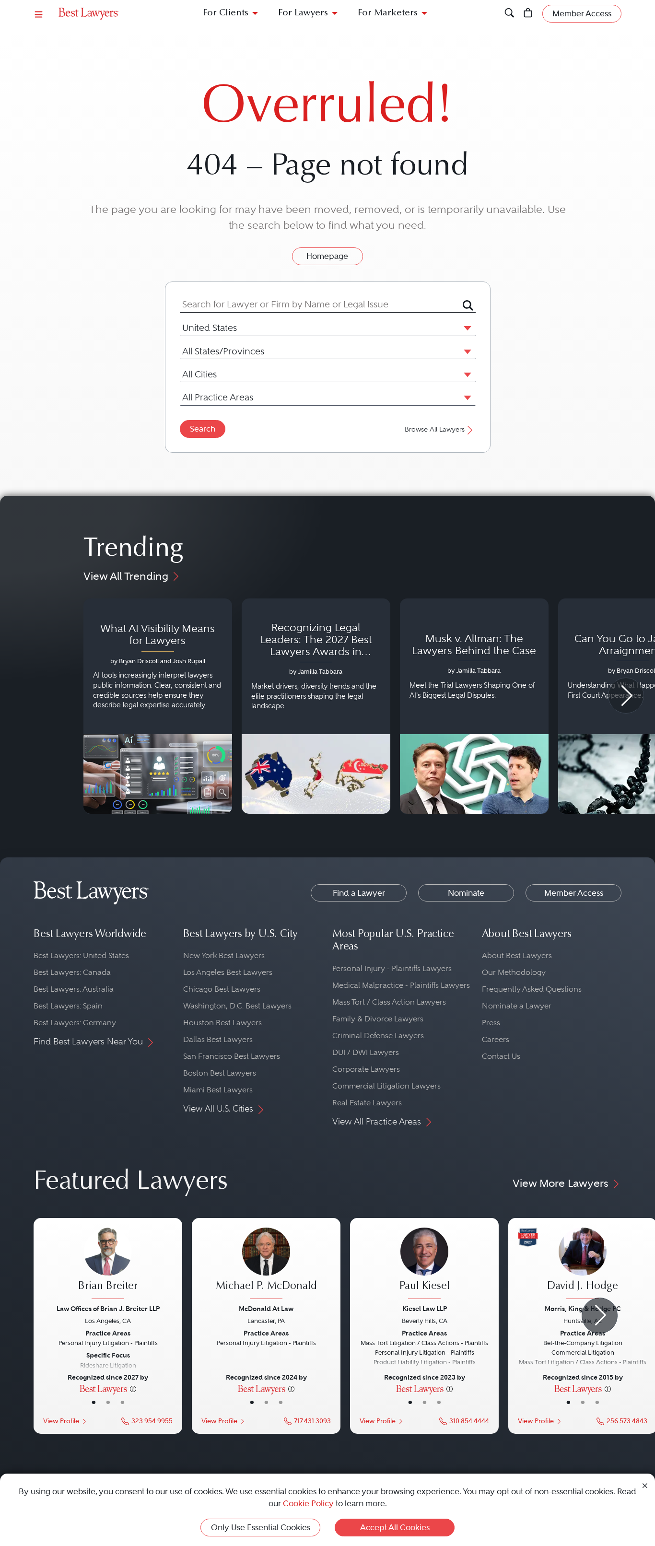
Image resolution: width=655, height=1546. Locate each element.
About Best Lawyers (517, 955)
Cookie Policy (308, 1503)
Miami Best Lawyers (218, 1089)
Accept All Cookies (395, 1527)
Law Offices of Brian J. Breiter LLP (108, 1308)
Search (202, 428)
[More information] (133, 1388)
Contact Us (501, 1056)
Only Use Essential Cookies (260, 1527)
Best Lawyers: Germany (75, 1022)
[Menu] (39, 14)
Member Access (573, 893)
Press (491, 1022)
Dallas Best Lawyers (218, 1039)
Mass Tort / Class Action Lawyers (389, 1002)
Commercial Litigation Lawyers (386, 1085)
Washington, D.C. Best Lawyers (237, 1005)
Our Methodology (514, 972)
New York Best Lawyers (224, 955)
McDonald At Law (266, 1308)
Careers (495, 1039)
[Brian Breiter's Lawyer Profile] (108, 1264)
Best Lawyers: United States (81, 955)
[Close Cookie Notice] (645, 1484)
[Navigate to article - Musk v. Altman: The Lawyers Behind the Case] (474, 706)
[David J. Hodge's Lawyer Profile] (582, 1264)
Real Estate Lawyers (367, 1102)
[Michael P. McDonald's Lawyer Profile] (266, 1264)
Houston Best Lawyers (222, 1022)
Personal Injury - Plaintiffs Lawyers (392, 968)
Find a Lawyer (359, 893)
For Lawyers (303, 13)
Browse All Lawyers (435, 429)
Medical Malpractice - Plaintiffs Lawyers (401, 985)
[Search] (509, 14)
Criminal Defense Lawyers (378, 1035)
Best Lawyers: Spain (68, 1005)
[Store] (528, 14)
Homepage (327, 256)
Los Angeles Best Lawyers (227, 972)
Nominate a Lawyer (516, 1005)
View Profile (61, 1421)
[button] (465, 327)
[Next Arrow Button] (626, 696)
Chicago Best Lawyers (221, 989)
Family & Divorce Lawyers (377, 1018)
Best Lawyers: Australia (74, 989)
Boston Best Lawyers (219, 1073)
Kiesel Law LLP (424, 1308)
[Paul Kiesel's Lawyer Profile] (424, 1264)
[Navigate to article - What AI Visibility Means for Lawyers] (157, 706)
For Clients (225, 13)
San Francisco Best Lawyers (231, 1056)
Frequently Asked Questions (532, 989)
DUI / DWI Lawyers (365, 1052)
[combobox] (321, 304)
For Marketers (388, 13)
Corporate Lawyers (366, 1069)
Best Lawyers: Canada (72, 972)
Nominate (466, 893)
